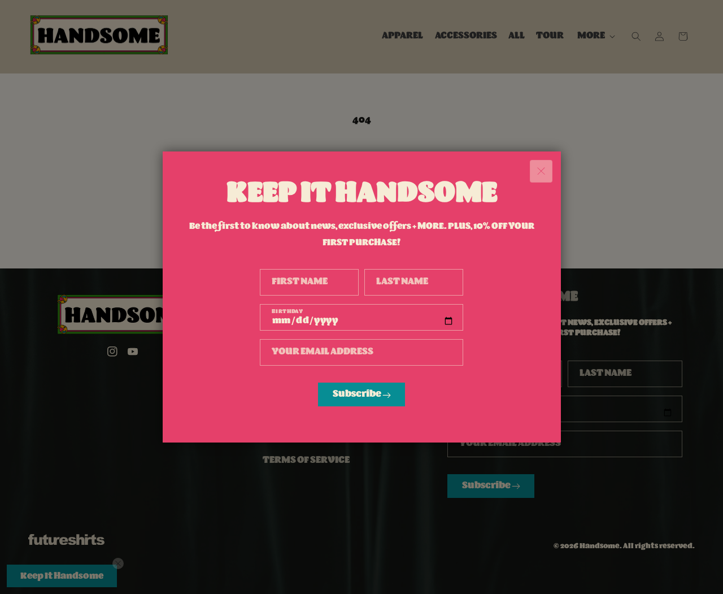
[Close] (541, 171)
